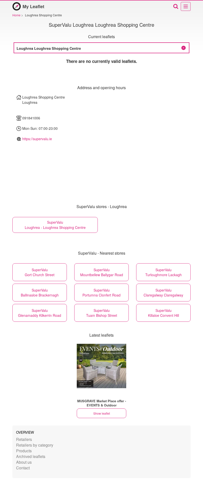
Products (24, 451)
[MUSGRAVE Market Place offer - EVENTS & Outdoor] (101, 366)
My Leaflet (33, 6)
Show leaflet (101, 413)
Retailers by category (34, 445)
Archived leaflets (30, 456)
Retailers (24, 439)
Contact (23, 468)
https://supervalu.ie (37, 138)
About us (24, 462)
